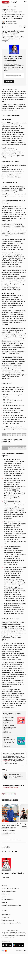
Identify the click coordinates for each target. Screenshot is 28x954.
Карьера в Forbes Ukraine (9, 891)
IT (2, 793)
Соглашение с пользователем (10, 888)
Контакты (4, 885)
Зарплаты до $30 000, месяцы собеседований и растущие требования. (9, 723)
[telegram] (12, 851)
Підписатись (9, 81)
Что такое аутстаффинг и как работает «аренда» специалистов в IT (9, 740)
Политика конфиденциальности (11, 905)
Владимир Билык (11, 21)
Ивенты (4, 897)
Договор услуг (6, 894)
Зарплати (6, 793)
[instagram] (9, 851)
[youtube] (16, 851)
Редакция (4, 910)
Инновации (4, 6)
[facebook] (5, 851)
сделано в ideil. (21, 950)
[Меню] (25, 2)
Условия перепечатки (8, 899)
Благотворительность (8, 920)
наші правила (7, 760)
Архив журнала (6, 914)
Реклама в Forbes (6, 917)
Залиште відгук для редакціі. (10, 787)
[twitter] (2, 851)
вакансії (13, 793)
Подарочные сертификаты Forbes (11, 923)
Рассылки (4, 902)
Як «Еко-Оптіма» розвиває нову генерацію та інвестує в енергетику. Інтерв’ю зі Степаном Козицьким (10, 827)
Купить (6, 877)
